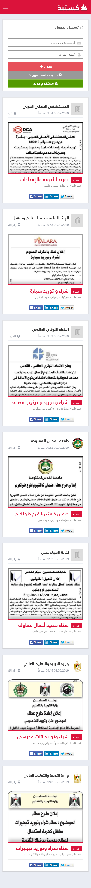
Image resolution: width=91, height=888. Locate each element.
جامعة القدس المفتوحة (50, 441)
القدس (12, 336)
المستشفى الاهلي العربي (46, 106)
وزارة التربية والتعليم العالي (46, 664)
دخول (47, 66)
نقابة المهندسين (55, 552)
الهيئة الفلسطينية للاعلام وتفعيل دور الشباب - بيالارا (41, 220)
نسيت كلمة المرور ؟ (44, 75)
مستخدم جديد (44, 83)
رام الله (12, 225)
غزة (10, 113)
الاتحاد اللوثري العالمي (50, 329)
